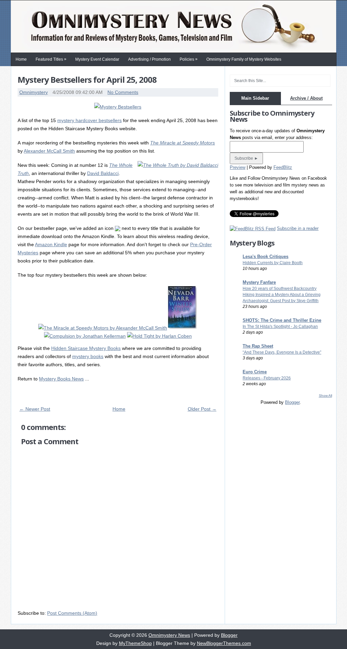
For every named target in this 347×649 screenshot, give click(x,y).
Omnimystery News (169, 635)
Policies (189, 59)
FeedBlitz (282, 167)
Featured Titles (51, 59)
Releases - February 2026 (267, 378)
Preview (237, 167)
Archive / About (306, 98)
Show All (325, 395)
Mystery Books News (61, 378)
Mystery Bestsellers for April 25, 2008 (87, 79)
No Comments (122, 92)
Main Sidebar (255, 98)
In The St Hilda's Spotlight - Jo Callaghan (280, 326)
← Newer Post (34, 409)
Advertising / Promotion (149, 59)
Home (21, 59)
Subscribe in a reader (298, 228)
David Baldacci (103, 173)
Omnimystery (33, 92)
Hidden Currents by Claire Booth (273, 262)
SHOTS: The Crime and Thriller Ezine (282, 320)
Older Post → (202, 409)
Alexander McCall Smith (49, 151)
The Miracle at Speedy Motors (182, 142)
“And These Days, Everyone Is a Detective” (282, 352)
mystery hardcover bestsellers (89, 120)
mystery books (87, 356)
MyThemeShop (135, 643)
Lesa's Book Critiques (265, 256)
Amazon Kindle (51, 244)
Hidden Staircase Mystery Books (86, 348)
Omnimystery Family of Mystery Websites (243, 59)
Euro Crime (255, 371)
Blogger (292, 402)
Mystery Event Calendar (97, 59)
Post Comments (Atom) (72, 613)
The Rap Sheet (258, 346)
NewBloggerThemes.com (224, 643)
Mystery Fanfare (259, 282)
